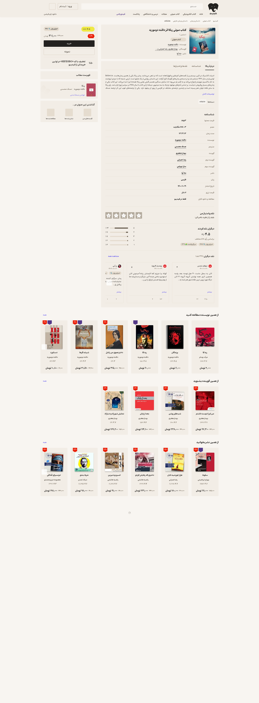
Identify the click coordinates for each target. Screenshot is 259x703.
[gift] (120, 54)
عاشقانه (167, 21)
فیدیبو (215, 21)
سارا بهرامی (181, 166)
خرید (69, 43)
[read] (50, 112)
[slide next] (109, 282)
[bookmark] (113, 54)
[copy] (46, 63)
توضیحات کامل (208, 94)
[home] (213, 9)
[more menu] (107, 54)
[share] (126, 54)
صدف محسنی (180, 146)
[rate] (139, 215)
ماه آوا (179, 53)
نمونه (67, 52)
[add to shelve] (87, 112)
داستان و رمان (195, 21)
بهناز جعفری (181, 153)
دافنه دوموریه (173, 44)
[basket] (52, 6)
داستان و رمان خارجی (180, 21)
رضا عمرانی (181, 159)
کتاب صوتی (206, 21)
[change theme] (43, 6)
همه (45, 315)
